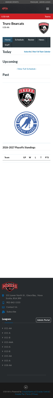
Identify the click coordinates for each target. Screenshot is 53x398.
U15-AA (8, 356)
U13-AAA (8, 342)
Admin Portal (43, 319)
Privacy (35, 394)
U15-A (7, 360)
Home (7, 39)
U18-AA (5, 16)
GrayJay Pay (20, 394)
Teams (48, 16)
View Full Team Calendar (41, 52)
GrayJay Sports (12, 2)
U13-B (7, 351)
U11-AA (8, 328)
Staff (7, 44)
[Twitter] (26, 387)
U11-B (7, 337)
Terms (28, 394)
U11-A (7, 333)
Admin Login (44, 2)
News (41, 39)
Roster (31, 39)
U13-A (7, 346)
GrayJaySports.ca (28, 391)
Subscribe (27, 52)
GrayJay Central (43, 391)
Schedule (19, 39)
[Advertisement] (26, 191)
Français (34, 2)
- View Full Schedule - (26, 68)
